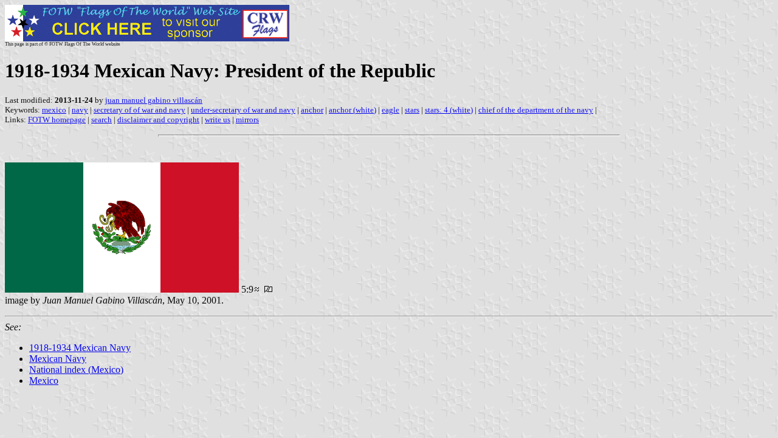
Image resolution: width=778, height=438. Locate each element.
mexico (54, 109)
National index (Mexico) (76, 369)
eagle (390, 109)
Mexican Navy (57, 358)
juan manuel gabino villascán (153, 100)
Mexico (43, 380)
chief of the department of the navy (535, 109)
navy (80, 109)
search (101, 119)
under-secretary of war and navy (243, 109)
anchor (312, 109)
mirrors (247, 119)
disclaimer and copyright (158, 119)
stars (412, 109)
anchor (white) (352, 109)
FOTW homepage (57, 119)
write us (217, 119)
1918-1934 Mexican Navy (80, 347)
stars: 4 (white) (449, 109)
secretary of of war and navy (139, 109)
